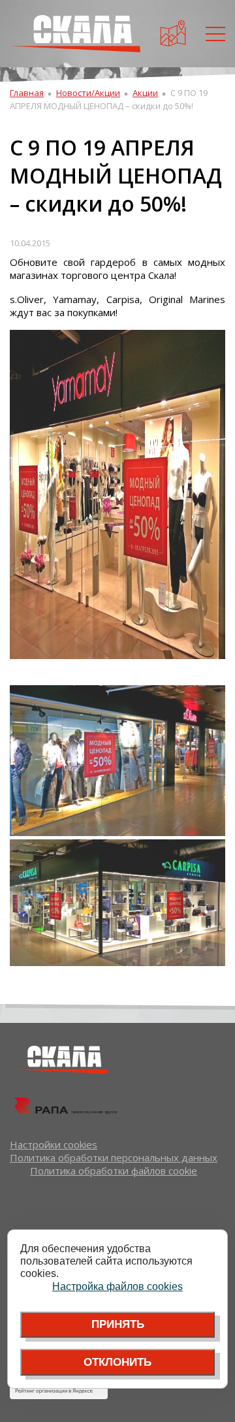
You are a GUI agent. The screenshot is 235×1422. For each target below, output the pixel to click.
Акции (145, 93)
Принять (117, 1324)
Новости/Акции (88, 93)
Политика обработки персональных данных (113, 1157)
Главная (27, 93)
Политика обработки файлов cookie (113, 1170)
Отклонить (117, 1362)
